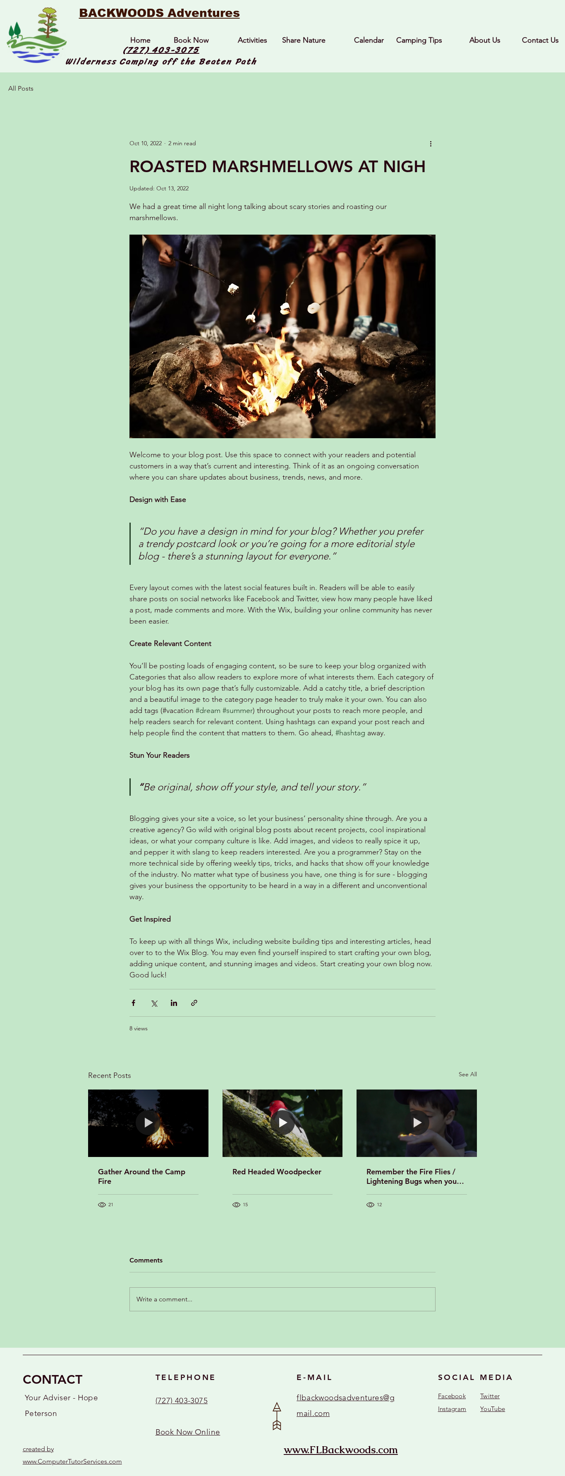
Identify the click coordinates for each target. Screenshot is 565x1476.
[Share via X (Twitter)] (154, 1003)
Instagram (452, 1409)
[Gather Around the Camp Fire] (148, 1123)
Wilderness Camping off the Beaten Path (160, 61)
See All (468, 1074)
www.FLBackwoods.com (341, 1449)
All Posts (21, 88)
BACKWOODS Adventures (159, 13)
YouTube (492, 1409)
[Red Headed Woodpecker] (283, 1123)
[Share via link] (194, 1003)
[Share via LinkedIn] (174, 1003)
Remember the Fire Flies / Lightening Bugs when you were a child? (411, 1176)
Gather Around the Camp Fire (141, 1176)
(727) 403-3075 (161, 50)
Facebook (452, 1396)
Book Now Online (188, 1432)
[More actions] (431, 144)
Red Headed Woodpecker (276, 1171)
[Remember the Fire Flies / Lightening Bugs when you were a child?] (417, 1123)
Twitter (490, 1396)
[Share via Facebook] (133, 1003)
